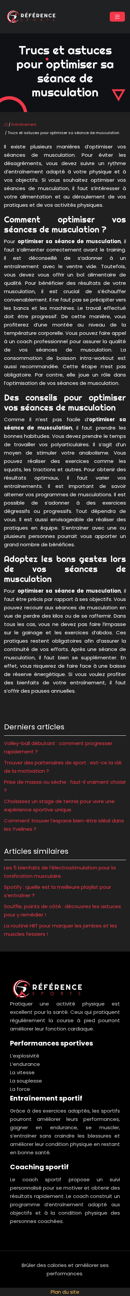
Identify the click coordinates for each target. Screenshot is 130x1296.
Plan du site (65, 1291)
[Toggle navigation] (117, 17)
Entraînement (23, 124)
